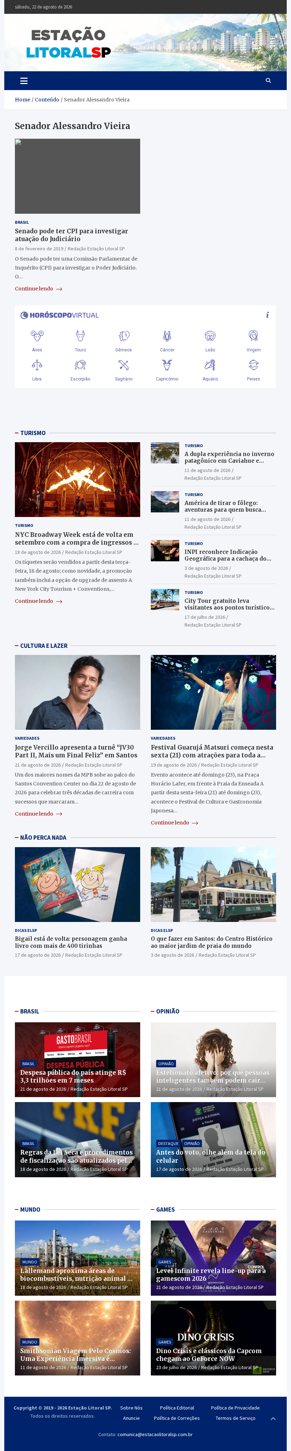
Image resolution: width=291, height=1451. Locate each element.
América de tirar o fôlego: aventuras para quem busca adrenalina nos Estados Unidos (229, 510)
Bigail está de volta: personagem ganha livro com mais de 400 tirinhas (71, 942)
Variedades (27, 738)
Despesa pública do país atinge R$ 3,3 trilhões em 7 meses (73, 1076)
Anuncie (131, 1418)
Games (164, 1261)
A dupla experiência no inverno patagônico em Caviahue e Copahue (229, 461)
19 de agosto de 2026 (174, 765)
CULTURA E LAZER (43, 646)
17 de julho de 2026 (205, 617)
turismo (24, 525)
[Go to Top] (273, 1419)
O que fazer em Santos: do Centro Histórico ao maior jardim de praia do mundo (212, 942)
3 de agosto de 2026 (206, 568)
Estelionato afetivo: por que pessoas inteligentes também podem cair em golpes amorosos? (212, 1080)
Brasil (22, 222)
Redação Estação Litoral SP (96, 248)
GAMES (165, 1209)
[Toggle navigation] (24, 80)
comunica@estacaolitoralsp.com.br (155, 1434)
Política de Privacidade (235, 1408)
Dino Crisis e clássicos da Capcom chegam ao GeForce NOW (209, 1355)
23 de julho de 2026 (176, 1367)
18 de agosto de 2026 (38, 552)
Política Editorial (177, 1408)
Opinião (166, 1063)
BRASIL (29, 1011)
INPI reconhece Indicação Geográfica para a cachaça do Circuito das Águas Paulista (226, 559)
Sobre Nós (131, 1408)
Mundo (29, 1261)
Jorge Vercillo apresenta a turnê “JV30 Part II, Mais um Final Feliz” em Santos (76, 751)
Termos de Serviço (236, 1418)
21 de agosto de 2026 (38, 765)
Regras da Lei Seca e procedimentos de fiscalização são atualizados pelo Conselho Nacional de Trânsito (76, 1160)
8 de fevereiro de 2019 (39, 248)
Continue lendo (34, 288)
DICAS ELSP (26, 930)
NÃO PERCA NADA (43, 837)
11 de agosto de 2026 (207, 470)
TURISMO (33, 433)
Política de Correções (177, 1418)
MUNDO (30, 1209)
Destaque (168, 1143)
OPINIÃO (168, 1011)
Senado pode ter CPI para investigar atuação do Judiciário (71, 235)
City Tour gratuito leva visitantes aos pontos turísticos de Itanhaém (229, 607)
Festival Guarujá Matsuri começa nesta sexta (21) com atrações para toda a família (212, 755)
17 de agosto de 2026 (38, 955)
